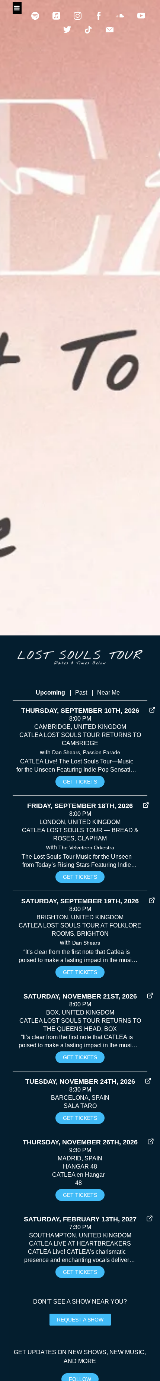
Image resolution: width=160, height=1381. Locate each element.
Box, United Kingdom (80, 1012)
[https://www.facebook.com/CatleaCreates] (99, 16)
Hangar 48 (80, 1166)
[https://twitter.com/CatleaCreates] (67, 29)
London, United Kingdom (80, 822)
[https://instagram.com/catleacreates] (77, 16)
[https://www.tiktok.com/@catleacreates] (88, 29)
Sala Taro (80, 1106)
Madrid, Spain (80, 1158)
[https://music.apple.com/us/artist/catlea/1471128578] (56, 16)
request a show (80, 1320)
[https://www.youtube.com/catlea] (141, 16)
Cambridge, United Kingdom (80, 727)
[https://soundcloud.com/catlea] (120, 16)
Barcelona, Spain (80, 1098)
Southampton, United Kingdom (80, 1235)
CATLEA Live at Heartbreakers (80, 1243)
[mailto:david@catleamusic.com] (109, 29)
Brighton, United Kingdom (80, 917)
